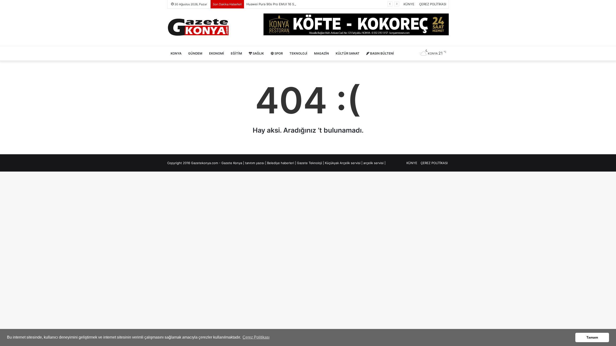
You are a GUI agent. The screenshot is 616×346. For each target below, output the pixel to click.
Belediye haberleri (280, 163)
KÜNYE (409, 4)
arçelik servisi (373, 163)
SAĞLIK (258, 53)
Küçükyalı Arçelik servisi (342, 163)
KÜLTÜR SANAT (347, 53)
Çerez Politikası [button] (256, 337)
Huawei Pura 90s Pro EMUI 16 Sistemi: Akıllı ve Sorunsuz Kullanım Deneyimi (302, 4)
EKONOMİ (216, 53)
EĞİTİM (236, 53)
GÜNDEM (195, 53)
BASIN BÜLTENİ (381, 53)
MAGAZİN (321, 53)
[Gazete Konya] (198, 27)
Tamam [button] (592, 337)
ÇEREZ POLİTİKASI (432, 4)
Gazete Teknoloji (309, 163)
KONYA (176, 53)
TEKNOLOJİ (298, 53)
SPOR (278, 53)
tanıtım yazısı (254, 163)
